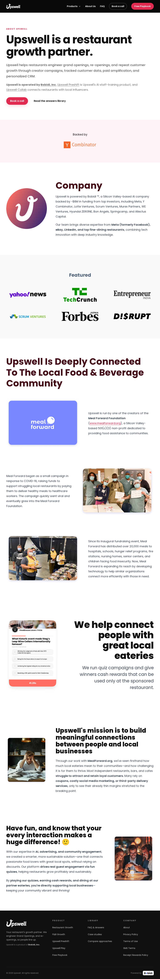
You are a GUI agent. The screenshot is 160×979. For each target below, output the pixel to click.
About (126, 927)
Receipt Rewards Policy (135, 955)
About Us (90, 6)
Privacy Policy (130, 934)
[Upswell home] (13, 6)
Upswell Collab (16, 90)
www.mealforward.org (105, 423)
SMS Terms (129, 948)
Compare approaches (100, 941)
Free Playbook (142, 6)
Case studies (95, 934)
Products (72, 6)
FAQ (102, 6)
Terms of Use (130, 941)
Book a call (118, 6)
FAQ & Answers (96, 927)
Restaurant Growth (62, 927)
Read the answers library (50, 101)
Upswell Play (58, 948)
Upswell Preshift (68, 85)
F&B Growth (58, 934)
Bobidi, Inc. (49, 85)
